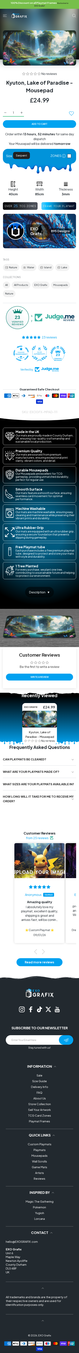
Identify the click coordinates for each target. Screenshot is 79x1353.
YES (70, 156)
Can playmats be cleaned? (24, 759)
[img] (39, 887)
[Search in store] (74, 15)
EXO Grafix (40, 284)
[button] (31, 74)
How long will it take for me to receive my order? (38, 799)
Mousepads (60, 284)
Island (47, 267)
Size (9, 156)
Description (37, 592)
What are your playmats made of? (31, 771)
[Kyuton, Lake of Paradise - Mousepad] (39, 719)
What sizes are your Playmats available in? (38, 784)
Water (30, 267)
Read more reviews (39, 962)
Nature (13, 267)
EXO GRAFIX (30, 707)
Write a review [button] (39, 677)
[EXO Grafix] (19, 15)
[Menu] (5, 15)
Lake (64, 267)
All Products (21, 284)
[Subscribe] (66, 1040)
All (6, 284)
